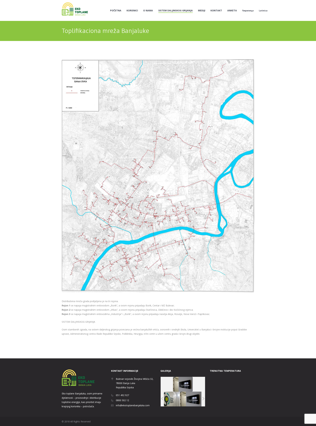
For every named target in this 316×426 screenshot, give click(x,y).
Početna (115, 10)
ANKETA (232, 10)
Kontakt (216, 10)
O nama (148, 10)
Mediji (201, 10)
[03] (190, 399)
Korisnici (132, 10)
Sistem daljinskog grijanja (175, 10)
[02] (169, 399)
